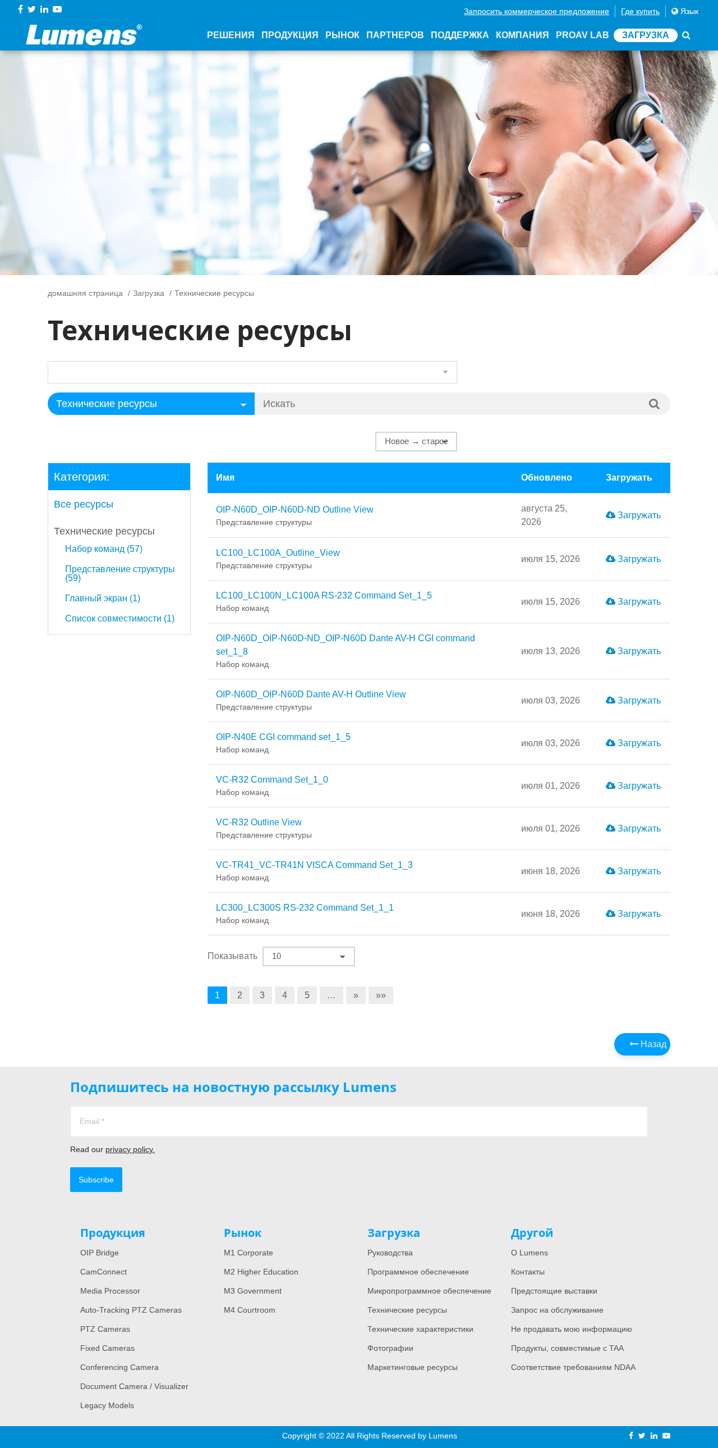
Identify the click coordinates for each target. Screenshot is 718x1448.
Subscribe (96, 1179)
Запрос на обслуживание (557, 1309)
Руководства (390, 1252)
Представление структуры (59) (120, 574)
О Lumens (529, 1252)
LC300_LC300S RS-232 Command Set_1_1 (305, 914)
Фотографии (390, 1348)
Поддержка (460, 35)
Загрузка (645, 35)
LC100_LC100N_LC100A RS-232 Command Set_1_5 (324, 602)
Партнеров (395, 35)
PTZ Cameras (105, 1328)
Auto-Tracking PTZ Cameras (131, 1309)
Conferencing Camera (119, 1367)
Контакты (528, 1271)
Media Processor (110, 1290)
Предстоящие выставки (554, 1290)
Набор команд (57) (103, 549)
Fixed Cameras (107, 1348)
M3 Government (253, 1290)
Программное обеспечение (418, 1271)
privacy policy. (130, 1149)
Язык (688, 11)
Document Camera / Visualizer (134, 1386)
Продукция (290, 35)
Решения (231, 35)
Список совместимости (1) (119, 618)
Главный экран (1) (102, 598)
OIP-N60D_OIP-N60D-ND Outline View (295, 516)
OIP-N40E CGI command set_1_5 (283, 743)
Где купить (640, 11)
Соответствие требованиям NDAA (573, 1367)
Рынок (342, 35)
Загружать (638, 515)
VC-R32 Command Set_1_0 (272, 786)
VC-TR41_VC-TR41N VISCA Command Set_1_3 (314, 871)
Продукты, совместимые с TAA (567, 1348)
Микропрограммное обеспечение (429, 1290)
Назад (652, 1044)
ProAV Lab (582, 35)
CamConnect (103, 1271)
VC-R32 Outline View (264, 828)
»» (381, 995)
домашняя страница (85, 293)
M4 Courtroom (249, 1309)
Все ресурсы (83, 504)
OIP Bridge (99, 1252)
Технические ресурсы (104, 531)
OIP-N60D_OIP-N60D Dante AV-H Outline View (311, 700)
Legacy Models (107, 1405)
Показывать (232, 956)
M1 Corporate (248, 1252)
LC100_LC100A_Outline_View (278, 559)
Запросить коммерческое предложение (536, 11)
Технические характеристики (420, 1328)
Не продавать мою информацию (571, 1328)
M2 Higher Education (261, 1271)
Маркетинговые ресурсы (412, 1367)
